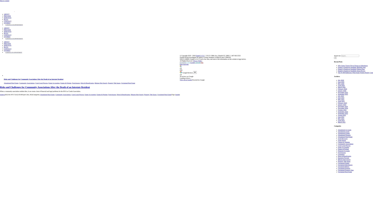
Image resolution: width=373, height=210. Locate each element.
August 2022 (342, 115)
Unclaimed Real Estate (128, 83)
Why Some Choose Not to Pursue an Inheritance (353, 65)
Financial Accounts (344, 151)
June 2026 (341, 82)
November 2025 (343, 92)
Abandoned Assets (343, 132)
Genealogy (341, 154)
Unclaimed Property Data (346, 170)
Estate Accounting (54, 83)
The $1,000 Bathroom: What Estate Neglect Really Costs (355, 73)
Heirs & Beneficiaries (87, 83)
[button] (186, 68)
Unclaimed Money (343, 167)
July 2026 (341, 80)
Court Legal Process (41, 83)
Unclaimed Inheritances (345, 165)
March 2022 (341, 122)
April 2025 (341, 101)
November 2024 (343, 108)
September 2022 (343, 113)
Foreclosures (76, 83)
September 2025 (343, 94)
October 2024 (342, 110)
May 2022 (341, 119)
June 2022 (341, 117)
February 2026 (342, 89)
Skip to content (4, 1)
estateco (2, 94)
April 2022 (341, 120)
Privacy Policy (197, 61)
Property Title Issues (114, 83)
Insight (177, 94)
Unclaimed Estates (343, 163)
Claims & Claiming (344, 142)
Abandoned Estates (344, 133)
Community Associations (26, 83)
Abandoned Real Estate (11, 83)
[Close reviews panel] (195, 72)
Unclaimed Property (344, 168)
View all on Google (186, 80)
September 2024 (343, 112)
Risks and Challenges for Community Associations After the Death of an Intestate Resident (33, 79)
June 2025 (341, 98)
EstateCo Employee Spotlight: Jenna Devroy (351, 71)
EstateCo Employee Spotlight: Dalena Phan (351, 69)
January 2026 (342, 91)
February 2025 (342, 103)
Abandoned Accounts (344, 130)
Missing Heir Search (101, 83)
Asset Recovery (343, 139)
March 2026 (341, 87)
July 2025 (341, 96)
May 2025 (341, 99)
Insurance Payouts (343, 158)
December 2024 (343, 106)
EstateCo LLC (200, 55)
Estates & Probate (65, 83)
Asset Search (342, 140)
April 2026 (341, 85)
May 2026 (341, 84)
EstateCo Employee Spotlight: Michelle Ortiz (352, 67)
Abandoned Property (344, 135)
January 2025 (342, 105)
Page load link (184, 64)
